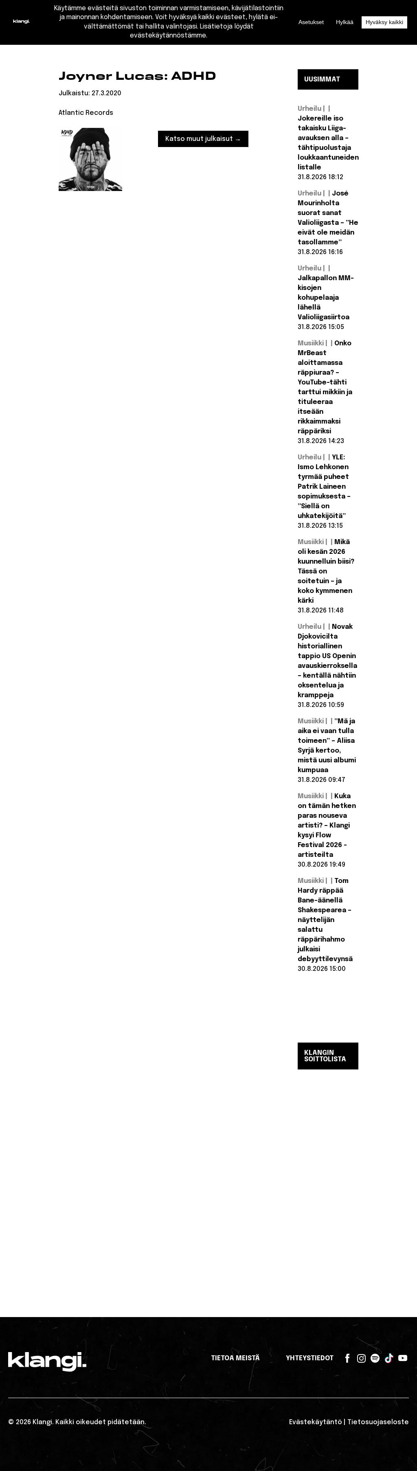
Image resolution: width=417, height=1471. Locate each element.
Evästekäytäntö (315, 1422)
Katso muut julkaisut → (203, 139)
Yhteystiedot (310, 1358)
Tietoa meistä (235, 1358)
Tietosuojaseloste (378, 1422)
